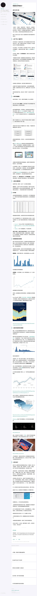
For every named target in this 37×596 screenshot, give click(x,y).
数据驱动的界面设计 (17, 5)
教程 (19, 539)
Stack (14, 592)
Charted (16, 224)
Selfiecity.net (15, 419)
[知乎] (3, 14)
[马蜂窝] (4, 14)
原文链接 (14, 530)
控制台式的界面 (19, 172)
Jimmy (19, 592)
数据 (14, 539)
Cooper (29, 49)
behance (15, 143)
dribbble (19, 143)
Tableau (16, 228)
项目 (25, 435)
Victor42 (2, 8)
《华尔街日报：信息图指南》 (26, 297)
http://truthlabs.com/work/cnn (18, 453)
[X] (1, 14)
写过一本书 (21, 111)
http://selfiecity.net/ (16, 432)
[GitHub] (6, 14)
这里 (22, 367)
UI (16, 539)
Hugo (14, 591)
